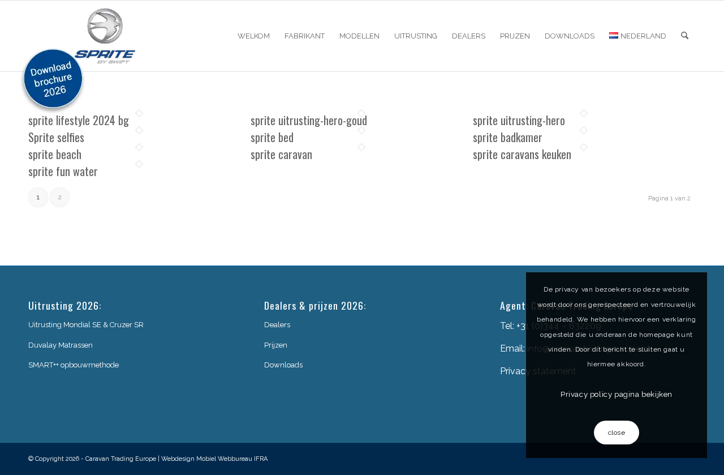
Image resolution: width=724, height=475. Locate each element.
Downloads (283, 365)
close (617, 433)
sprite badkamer (507, 137)
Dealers (277, 324)
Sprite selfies (56, 137)
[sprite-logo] (105, 36)
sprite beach (54, 154)
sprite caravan (281, 154)
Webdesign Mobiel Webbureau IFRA (214, 459)
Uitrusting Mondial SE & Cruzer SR (86, 324)
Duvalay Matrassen (60, 345)
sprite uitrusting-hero (519, 120)
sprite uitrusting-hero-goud (309, 120)
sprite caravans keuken (522, 154)
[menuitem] (253, 36)
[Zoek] (685, 36)
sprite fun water (63, 170)
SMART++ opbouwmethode (73, 365)
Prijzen (275, 345)
